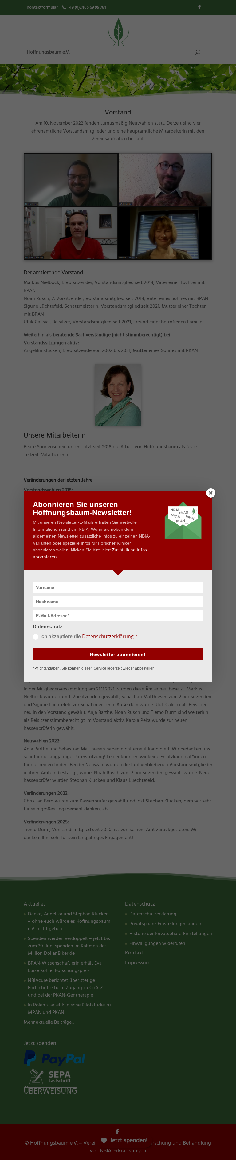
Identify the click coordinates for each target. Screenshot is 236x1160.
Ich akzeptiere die (89, 636)
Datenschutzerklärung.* (110, 636)
